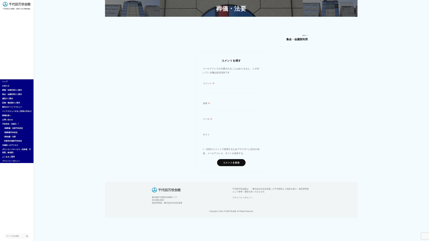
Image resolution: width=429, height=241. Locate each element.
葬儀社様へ (6, 115)
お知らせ (5, 85)
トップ (5, 81)
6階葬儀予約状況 (10, 132)
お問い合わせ (7, 119)
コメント (209, 83)
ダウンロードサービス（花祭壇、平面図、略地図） (16, 151)
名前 (206, 103)
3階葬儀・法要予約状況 (12, 128)
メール (207, 119)
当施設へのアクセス (10, 145)
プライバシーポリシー (11, 161)
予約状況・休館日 (9, 124)
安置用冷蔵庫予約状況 (12, 140)
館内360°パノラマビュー (12, 107)
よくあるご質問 (8, 156)
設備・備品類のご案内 (11, 102)
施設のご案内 (7, 98)
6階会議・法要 (9, 136)
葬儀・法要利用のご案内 (12, 90)
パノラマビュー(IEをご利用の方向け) (17, 111)
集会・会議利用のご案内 (12, 94)
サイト (206, 134)
